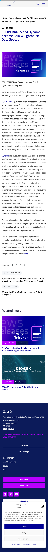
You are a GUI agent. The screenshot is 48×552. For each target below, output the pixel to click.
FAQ (4, 469)
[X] (16, 265)
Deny (24, 532)
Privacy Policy (26, 544)
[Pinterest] (20, 265)
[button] (42, 506)
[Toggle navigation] (43, 3)
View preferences (24, 539)
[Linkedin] (24, 265)
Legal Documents (9, 461)
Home (4, 17)
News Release (15, 17)
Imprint (35, 544)
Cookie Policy (16, 544)
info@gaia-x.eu (8, 428)
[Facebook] (12, 265)
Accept (24, 526)
